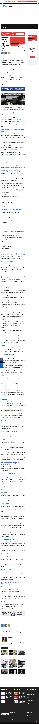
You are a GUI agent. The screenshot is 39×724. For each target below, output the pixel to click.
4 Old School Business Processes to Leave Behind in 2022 (4, 657)
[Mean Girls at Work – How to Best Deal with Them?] (4, 671)
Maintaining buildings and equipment (8, 401)
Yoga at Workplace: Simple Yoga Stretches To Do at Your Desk (4, 666)
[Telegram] (37, 3)
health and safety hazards (11, 149)
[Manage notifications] (36, 722)
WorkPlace (4, 30)
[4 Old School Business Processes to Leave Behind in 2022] (4, 652)
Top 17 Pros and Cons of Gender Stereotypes (6, 632)
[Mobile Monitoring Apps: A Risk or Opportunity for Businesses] (13, 662)
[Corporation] (3, 701)
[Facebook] (34, 3)
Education (4, 27)
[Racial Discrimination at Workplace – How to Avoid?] (21, 671)
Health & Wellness (6, 37)
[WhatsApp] (9, 53)
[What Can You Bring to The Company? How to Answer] (16, 697)
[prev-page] (1, 679)
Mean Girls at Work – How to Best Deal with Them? (4, 676)
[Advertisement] (26, 6)
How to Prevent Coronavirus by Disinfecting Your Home (12, 657)
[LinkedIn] (1, 364)
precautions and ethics (5, 531)
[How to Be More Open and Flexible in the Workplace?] (13, 671)
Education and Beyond (21, 664)
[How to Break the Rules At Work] (3, 697)
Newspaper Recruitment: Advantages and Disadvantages (20, 632)
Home (1, 30)
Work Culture (19, 654)
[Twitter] (4, 53)
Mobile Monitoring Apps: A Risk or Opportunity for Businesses (13, 666)
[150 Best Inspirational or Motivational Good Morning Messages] (16, 693)
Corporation (7, 700)
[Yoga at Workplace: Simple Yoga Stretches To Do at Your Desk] (4, 662)
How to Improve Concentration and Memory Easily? (20, 666)
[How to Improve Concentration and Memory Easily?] (21, 662)
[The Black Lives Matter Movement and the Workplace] (21, 652)
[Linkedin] (36, 3)
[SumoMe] (1, 367)
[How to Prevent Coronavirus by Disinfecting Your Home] (13, 652)
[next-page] (3, 679)
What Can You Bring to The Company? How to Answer (22, 697)
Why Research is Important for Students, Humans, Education (22, 701)
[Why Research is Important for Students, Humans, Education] (16, 701)
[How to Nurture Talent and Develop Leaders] (3, 693)
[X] (1, 362)
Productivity (2, 654)
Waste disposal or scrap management (8, 423)
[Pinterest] (6, 53)
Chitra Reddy (4, 50)
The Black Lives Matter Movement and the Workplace (21, 657)
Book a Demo (11, 3)
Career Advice (11, 654)
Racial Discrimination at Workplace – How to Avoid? (21, 676)
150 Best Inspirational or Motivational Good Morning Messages (22, 693)
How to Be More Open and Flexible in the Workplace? (12, 676)
